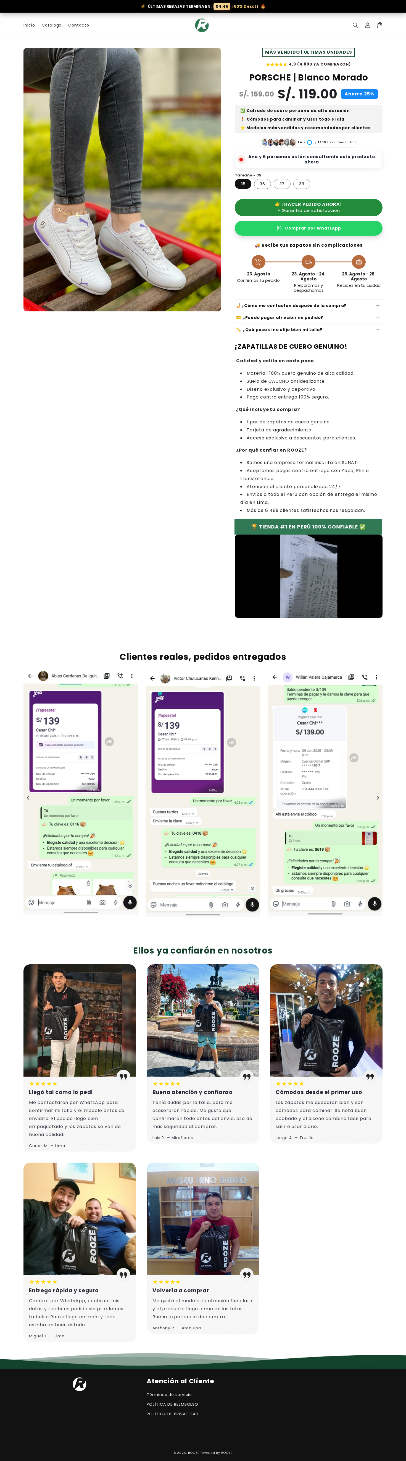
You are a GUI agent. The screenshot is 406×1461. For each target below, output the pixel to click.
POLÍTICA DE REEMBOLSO (172, 1404)
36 (262, 184)
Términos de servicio (169, 1394)
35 (243, 184)
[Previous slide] (28, 798)
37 (282, 184)
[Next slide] (377, 798)
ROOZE (194, 1452)
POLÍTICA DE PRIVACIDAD (173, 1414)
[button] (355, 25)
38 (301, 184)
